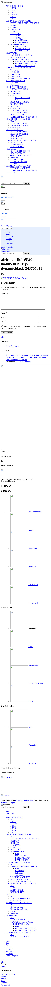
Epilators (13, 164)
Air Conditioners (34, 512)
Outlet (30, 701)
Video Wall (32, 548)
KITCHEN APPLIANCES (20, 881)
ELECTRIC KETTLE (19, 113)
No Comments (25, 362)
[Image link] (7, 475)
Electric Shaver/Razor (18, 162)
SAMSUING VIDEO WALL (21, 55)
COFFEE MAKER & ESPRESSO (23, 117)
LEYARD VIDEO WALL (25, 66)
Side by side (15, 72)
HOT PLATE (15, 106)
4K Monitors (20, 38)
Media (30, 530)
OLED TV (14, 25)
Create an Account (8, 974)
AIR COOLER (16, 142)
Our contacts (33, 665)
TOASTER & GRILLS (19, 110)
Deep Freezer (15, 76)
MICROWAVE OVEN (19, 89)
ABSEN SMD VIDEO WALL (27, 61)
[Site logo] (9, 181)
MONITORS (15, 34)
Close (3, 337)
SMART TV (15, 29)
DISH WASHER (16, 104)
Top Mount (14, 70)
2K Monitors (20, 36)
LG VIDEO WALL (17, 57)
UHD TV (14, 32)
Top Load (14, 83)
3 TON (13, 17)
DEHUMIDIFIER (17, 147)
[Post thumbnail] (28, 357)
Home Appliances (12, 346)
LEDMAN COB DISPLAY (26, 64)
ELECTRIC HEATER (19, 132)
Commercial (33, 603)
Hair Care (14, 157)
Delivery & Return (35, 683)
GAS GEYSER (16, 138)
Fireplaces (32, 566)
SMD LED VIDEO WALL (20, 59)
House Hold (33, 585)
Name (4, 313)
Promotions (32, 745)
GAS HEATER (16, 136)
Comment (5, 294)
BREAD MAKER (17, 115)
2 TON (13, 12)
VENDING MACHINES (20, 168)
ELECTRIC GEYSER (19, 134)
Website (4, 322)
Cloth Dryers (15, 128)
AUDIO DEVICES (17, 44)
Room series (15, 74)
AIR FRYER (15, 91)
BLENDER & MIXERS (19, 102)
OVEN (13, 96)
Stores (30, 647)
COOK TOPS (15, 108)
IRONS (13, 121)
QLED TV (14, 27)
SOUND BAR (20, 46)
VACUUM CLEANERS (19, 125)
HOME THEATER (22, 49)
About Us (32, 763)
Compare (9, 954)
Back (12, 820)
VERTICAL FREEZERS (20, 78)
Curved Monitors (21, 40)
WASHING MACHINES (20, 877)
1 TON (13, 8)
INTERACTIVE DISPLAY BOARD (24, 23)
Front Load (14, 85)
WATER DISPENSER (19, 123)
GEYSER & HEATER (19, 879)
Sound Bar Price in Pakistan (16, 360)
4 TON (13, 19)
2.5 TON (13, 15)
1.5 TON (13, 10)
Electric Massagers (17, 160)
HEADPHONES (21, 51)
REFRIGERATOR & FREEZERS (23, 866)
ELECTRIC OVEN (22, 98)
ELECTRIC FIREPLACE (20, 151)
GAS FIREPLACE (17, 153)
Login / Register (12, 956)
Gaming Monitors (21, 42)
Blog (30, 727)
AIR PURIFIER (16, 145)
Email (4, 317)
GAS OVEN (20, 100)
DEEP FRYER (16, 93)
